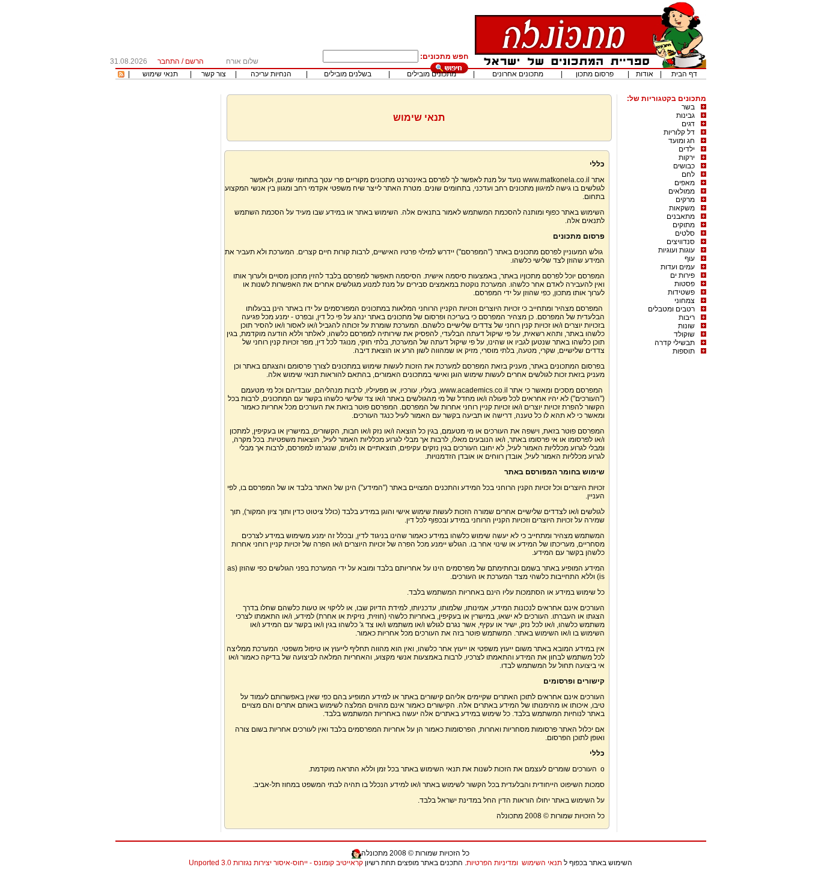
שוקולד (684, 334)
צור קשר (213, 74)
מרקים (685, 199)
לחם (688, 174)
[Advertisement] (166, 274)
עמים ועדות (678, 267)
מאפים (684, 183)
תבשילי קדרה (675, 342)
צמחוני (684, 300)
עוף (690, 258)
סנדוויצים (681, 241)
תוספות (684, 351)
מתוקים (684, 225)
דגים (688, 124)
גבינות (685, 115)
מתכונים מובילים (431, 74)
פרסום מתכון (595, 74)
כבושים (684, 166)
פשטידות (681, 292)
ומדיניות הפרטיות (492, 863)
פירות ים (682, 275)
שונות (686, 326)
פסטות (684, 284)
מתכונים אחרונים (517, 74)
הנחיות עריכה (271, 74)
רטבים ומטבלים (671, 309)
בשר (688, 107)
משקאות (682, 208)
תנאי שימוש (160, 74)
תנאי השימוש (542, 863)
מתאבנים (681, 216)
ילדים (687, 149)
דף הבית (684, 74)
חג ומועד (681, 140)
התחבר (168, 61)
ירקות (687, 157)
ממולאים (681, 191)
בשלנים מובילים (347, 74)
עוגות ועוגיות (676, 250)
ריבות (687, 317)
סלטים (685, 233)
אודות (644, 74)
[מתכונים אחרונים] (121, 75)
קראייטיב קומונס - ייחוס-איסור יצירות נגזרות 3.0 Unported (276, 863)
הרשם (194, 61)
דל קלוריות (679, 132)
